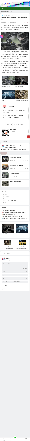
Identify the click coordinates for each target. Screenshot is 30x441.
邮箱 (4, 275)
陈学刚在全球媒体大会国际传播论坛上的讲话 (13, 216)
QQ (3, 281)
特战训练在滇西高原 (6, 86)
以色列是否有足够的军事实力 (16, 165)
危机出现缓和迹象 (19, 86)
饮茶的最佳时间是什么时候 (9, 210)
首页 (3, 11)
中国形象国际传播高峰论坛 (9, 214)
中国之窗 (7, 3)
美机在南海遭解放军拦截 (15, 157)
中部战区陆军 (6, 202)
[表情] (23, 268)
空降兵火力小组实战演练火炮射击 (10, 200)
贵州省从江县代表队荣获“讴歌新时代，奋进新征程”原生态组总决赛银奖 (14, 116)
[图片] (26, 268)
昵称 (4, 271)
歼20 (3, 100)
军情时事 (7, 11)
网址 (4, 278)
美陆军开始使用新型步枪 (15, 181)
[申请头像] (27, 259)
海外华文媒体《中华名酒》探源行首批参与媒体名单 (14, 212)
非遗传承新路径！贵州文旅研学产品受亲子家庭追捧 (15, 111)
